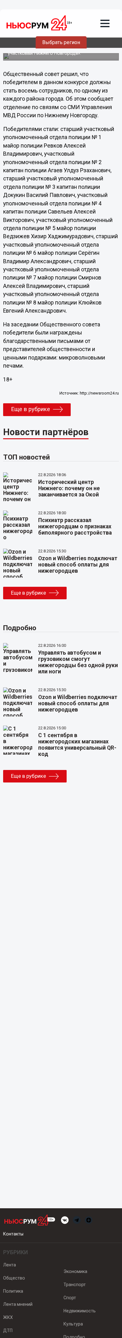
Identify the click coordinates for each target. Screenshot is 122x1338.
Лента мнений (18, 1304)
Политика (13, 1291)
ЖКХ (8, 1317)
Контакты (13, 1233)
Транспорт (75, 1284)
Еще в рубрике (30, 409)
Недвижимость (80, 1310)
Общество (14, 1277)
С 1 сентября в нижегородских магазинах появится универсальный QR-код (77, 744)
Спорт (70, 1297)
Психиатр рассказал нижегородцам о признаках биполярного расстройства (75, 526)
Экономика (75, 1271)
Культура (73, 1323)
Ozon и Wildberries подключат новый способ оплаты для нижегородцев (77, 564)
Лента (9, 1264)
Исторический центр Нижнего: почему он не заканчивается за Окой (69, 488)
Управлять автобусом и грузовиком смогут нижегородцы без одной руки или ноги (78, 662)
